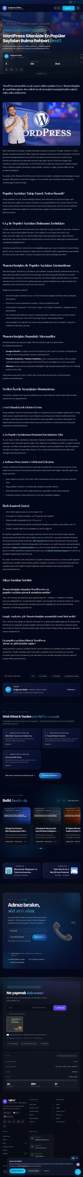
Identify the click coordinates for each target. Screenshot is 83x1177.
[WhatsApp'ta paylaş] (16, 70)
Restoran (59, 1115)
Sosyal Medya (41, 1118)
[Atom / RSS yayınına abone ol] (5, 1126)
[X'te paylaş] (6, 70)
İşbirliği (14, 1153)
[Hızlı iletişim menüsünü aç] (78, 1172)
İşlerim (5, 1139)
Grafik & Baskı (41, 1111)
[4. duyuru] (61, 2)
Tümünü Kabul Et (17, 1171)
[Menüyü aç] (78, 8)
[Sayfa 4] (44, 848)
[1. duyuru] (55, 2)
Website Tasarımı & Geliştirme (36, 24)
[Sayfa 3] (42, 848)
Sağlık (58, 1108)
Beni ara (38, 937)
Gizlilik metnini (15, 953)
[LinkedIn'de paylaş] (11, 70)
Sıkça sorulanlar (8, 1146)
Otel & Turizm (60, 1111)
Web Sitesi (41, 1104)
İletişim (5, 1150)
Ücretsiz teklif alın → (50, 775)
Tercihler (46, 1171)
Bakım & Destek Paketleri (23, 547)
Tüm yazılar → (73, 801)
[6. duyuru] (65, 2)
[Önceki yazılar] (58, 801)
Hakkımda (6, 1136)
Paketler (31, 1122)
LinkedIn (44, 676)
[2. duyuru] (57, 2)
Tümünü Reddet (34, 1171)
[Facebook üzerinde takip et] (23, 1121)
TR (70, 2)
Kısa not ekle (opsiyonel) (17, 1014)
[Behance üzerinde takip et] (14, 1121)
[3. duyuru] (59, 2)
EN (75, 2)
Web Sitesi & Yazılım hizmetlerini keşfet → (20, 775)
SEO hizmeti (38, 541)
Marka (41, 1115)
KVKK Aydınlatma (23, 1166)
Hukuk (58, 1104)
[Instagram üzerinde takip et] (5, 1121)
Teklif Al (68, 8)
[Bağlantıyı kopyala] (21, 70)
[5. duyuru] (63, 2)
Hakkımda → (71, 689)
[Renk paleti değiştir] (78, 1164)
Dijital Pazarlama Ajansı (58, 550)
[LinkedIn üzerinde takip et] (9, 1121)
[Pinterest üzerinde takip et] (18, 1121)
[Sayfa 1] (38, 848)
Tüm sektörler (68, 1122)
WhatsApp (56, 676)
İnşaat (58, 1118)
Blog (14, 1143)
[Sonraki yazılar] (64, 801)
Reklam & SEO (41, 1108)
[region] (41, 828)
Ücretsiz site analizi (30, 1043)
